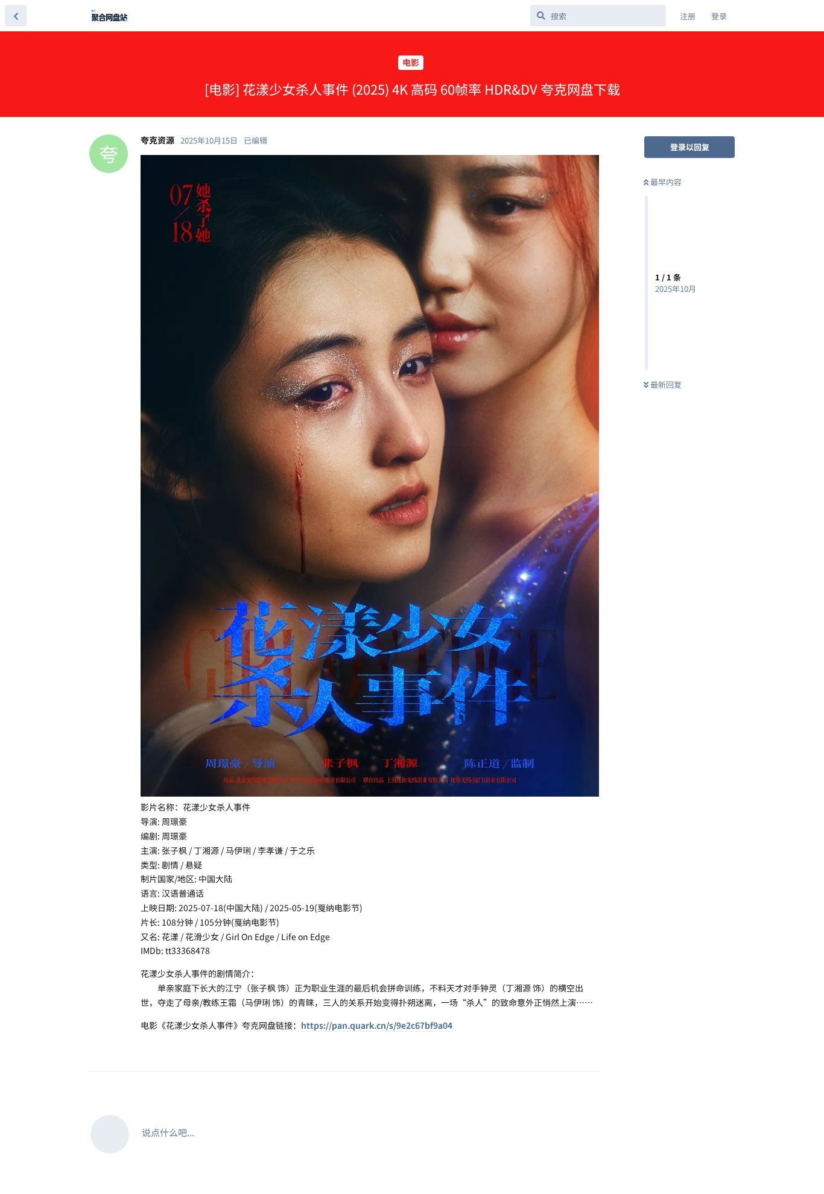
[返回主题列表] (16, 16)
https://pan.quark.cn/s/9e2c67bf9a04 (376, 1025)
